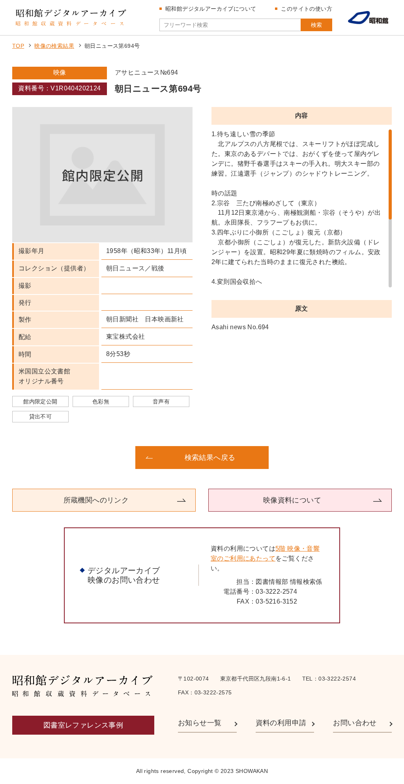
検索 (316, 25)
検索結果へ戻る (210, 457)
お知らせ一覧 (199, 723)
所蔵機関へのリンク (96, 500)
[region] (301, 208)
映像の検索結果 (54, 46)
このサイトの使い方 (306, 9)
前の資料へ (72, 457)
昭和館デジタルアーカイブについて (210, 9)
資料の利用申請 (281, 723)
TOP (18, 46)
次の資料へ (332, 457)
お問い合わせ (354, 723)
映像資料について (292, 500)
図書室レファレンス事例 (83, 725)
